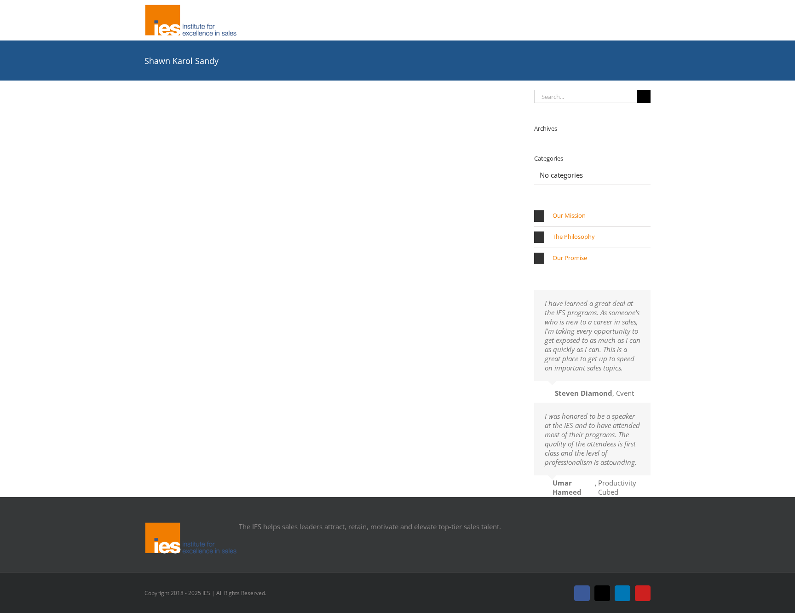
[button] (592, 216)
